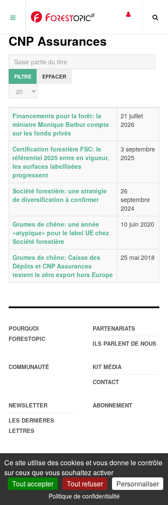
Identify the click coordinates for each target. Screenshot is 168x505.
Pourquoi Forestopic (27, 333)
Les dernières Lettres (31, 425)
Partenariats (114, 328)
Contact (106, 382)
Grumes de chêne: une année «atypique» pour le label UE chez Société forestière (60, 233)
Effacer (54, 76)
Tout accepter (32, 484)
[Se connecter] (128, 14)
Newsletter (28, 405)
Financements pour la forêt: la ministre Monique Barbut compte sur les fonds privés (60, 124)
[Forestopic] (62, 16)
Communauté (29, 367)
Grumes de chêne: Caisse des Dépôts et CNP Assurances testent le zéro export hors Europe (62, 266)
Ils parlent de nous (124, 343)
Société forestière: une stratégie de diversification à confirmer (59, 195)
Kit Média (107, 367)
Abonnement (112, 405)
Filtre (22, 76)
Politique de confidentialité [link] (84, 496)
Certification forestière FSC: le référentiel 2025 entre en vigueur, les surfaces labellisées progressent (60, 162)
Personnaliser (137, 484)
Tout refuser (85, 484)
